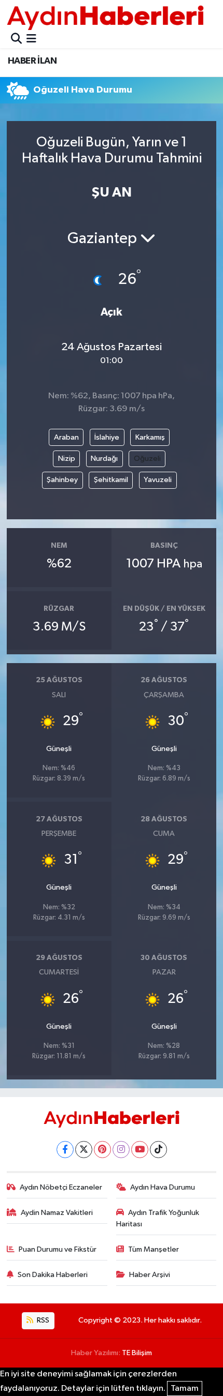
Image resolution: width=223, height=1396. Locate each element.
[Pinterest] (102, 1149)
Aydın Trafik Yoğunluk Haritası (158, 1218)
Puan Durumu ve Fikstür (57, 1249)
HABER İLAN (32, 61)
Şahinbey (62, 480)
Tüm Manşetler (153, 1249)
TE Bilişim (137, 1353)
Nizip (66, 458)
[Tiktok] (158, 1149)
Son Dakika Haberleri (53, 1275)
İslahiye (106, 437)
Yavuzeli (158, 480)
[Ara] (16, 39)
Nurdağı (104, 458)
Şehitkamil (111, 480)
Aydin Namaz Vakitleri (57, 1213)
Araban (66, 437)
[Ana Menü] (31, 39)
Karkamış (150, 437)
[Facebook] (65, 1149)
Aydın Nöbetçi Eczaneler (61, 1187)
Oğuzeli (147, 458)
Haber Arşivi (149, 1275)
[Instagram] (121, 1149)
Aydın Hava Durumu (162, 1187)
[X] (83, 1149)
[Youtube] (139, 1149)
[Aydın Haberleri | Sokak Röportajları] (105, 17)
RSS (42, 1320)
